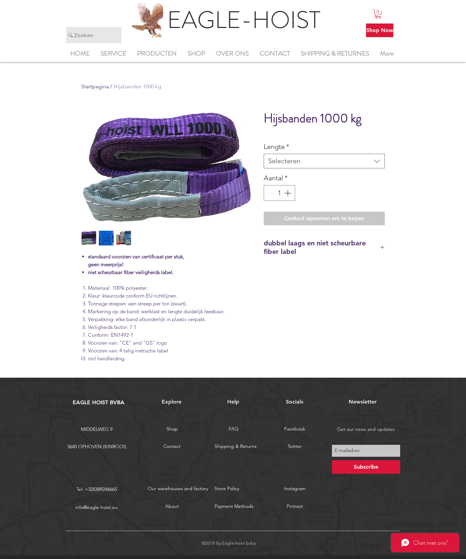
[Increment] (288, 192)
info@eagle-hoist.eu (96, 507)
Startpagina (95, 86)
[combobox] (324, 161)
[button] (378, 14)
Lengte (276, 146)
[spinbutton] (279, 192)
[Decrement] (270, 192)
